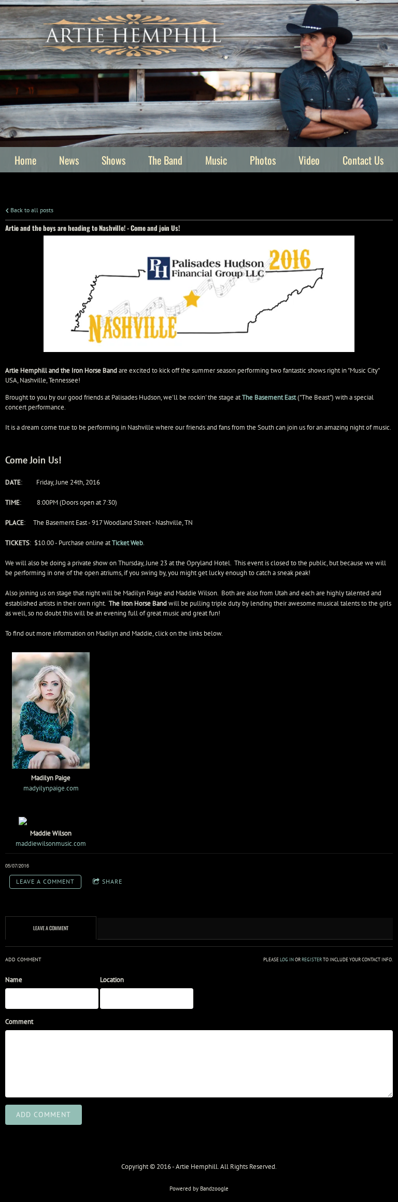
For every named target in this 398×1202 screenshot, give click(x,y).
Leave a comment (45, 881)
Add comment (43, 1114)
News (69, 160)
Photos (263, 160)
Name (13, 979)
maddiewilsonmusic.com (51, 843)
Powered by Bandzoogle (199, 1188)
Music (216, 160)
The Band (165, 160)
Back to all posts (31, 210)
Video (309, 160)
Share (112, 881)
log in (287, 960)
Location (112, 979)
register (312, 960)
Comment (19, 1021)
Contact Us (363, 160)
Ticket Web (127, 542)
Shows (113, 160)
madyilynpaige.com (51, 788)
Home (25, 160)
